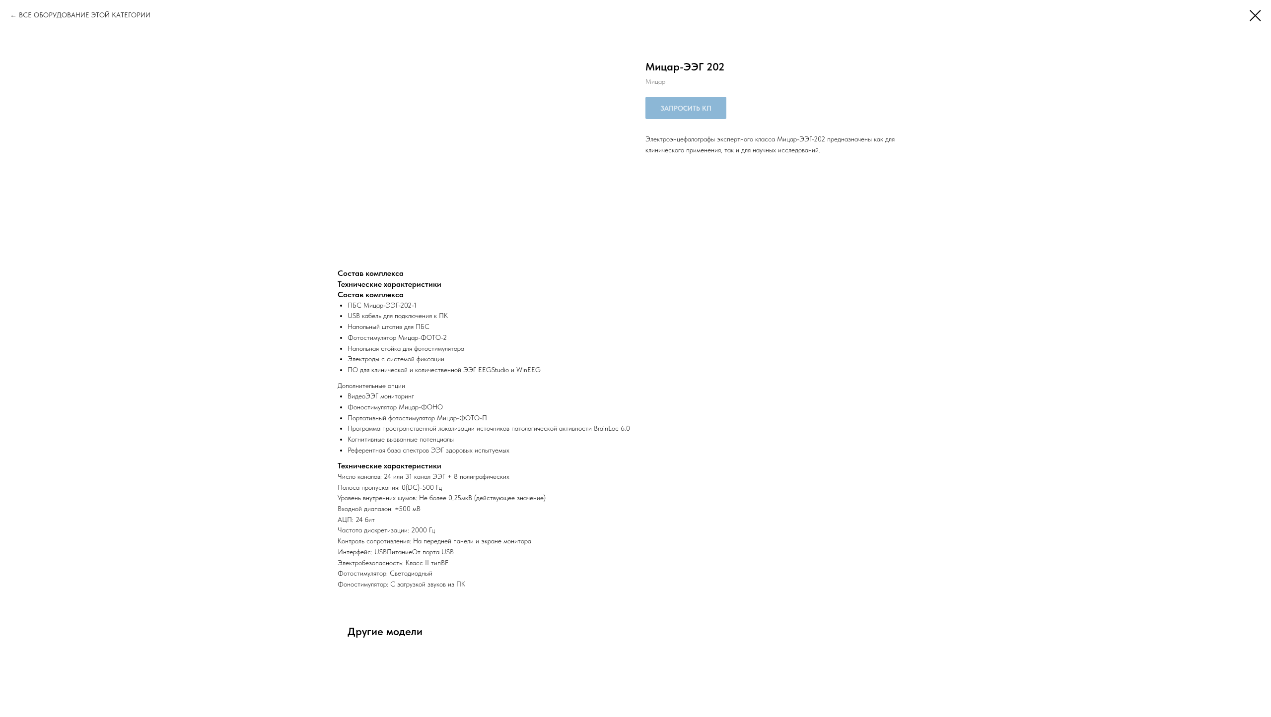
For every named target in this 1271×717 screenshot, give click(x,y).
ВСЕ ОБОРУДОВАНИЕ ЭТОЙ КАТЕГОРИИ (84, 15)
